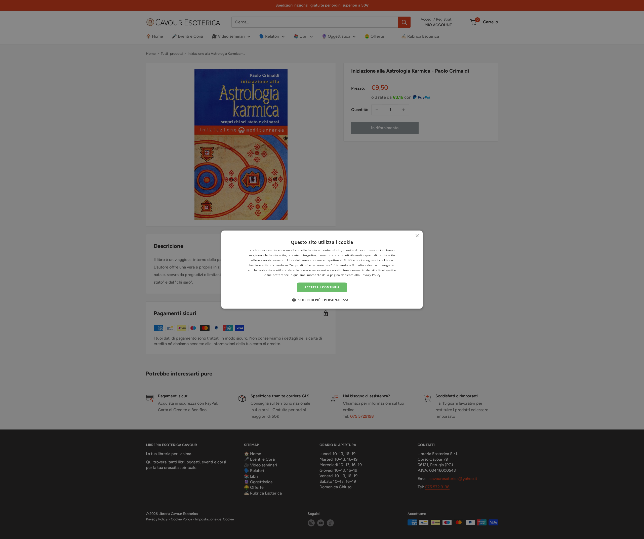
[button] (322, 299)
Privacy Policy (370, 275)
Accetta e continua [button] (321, 287)
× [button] (417, 236)
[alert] (322, 269)
